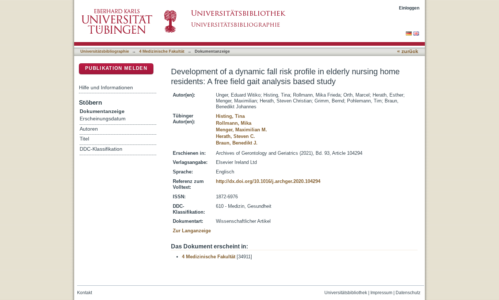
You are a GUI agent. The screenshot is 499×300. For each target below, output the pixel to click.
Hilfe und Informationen (106, 87)
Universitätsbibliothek (345, 292)
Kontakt (84, 292)
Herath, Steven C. (235, 136)
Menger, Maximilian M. (241, 129)
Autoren (89, 129)
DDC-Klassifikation (101, 149)
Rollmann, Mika (233, 123)
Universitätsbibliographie (104, 51)
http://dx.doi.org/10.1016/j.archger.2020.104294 (268, 181)
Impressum (381, 292)
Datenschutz (408, 292)
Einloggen (409, 7)
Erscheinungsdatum (103, 118)
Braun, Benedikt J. (237, 143)
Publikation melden (116, 68)
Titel (84, 139)
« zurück (407, 51)
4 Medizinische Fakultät (161, 51)
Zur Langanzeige (192, 230)
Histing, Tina (230, 116)
